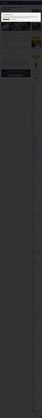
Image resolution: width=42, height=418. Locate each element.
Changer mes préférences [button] (13, 19)
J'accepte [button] (4, 19)
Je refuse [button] (8, 19)
